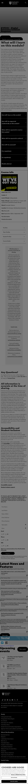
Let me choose (14, 777)
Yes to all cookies (14, 781)
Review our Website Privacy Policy (18, 774)
